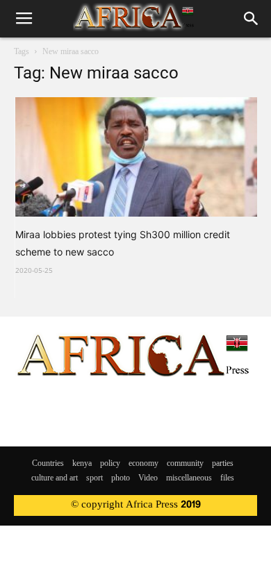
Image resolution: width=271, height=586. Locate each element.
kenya (82, 464)
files (227, 478)
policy (110, 464)
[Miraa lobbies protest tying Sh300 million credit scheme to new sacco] (136, 157)
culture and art (54, 478)
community (185, 464)
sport (94, 478)
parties (222, 464)
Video (148, 478)
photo (120, 478)
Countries (48, 464)
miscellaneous (189, 478)
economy (143, 464)
